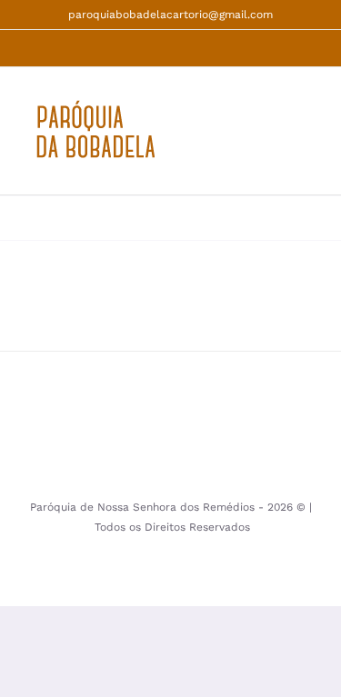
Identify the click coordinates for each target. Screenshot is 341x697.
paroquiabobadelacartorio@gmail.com (170, 14)
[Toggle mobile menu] (306, 140)
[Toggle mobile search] (273, 140)
